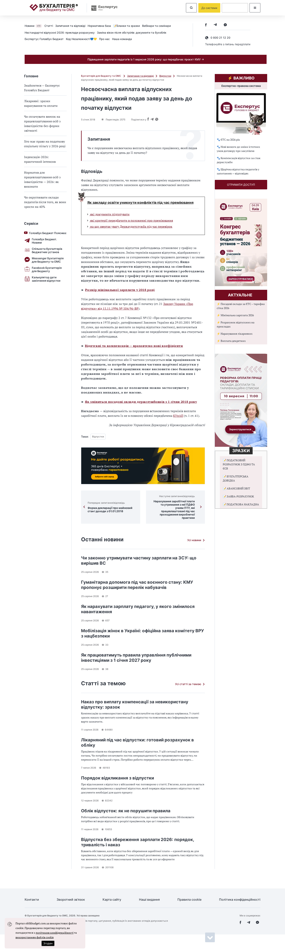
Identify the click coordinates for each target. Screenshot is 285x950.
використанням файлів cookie (35, 937)
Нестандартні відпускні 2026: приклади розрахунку (60, 32)
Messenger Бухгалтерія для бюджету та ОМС (48, 260)
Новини (33, 25)
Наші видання (149, 899)
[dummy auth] (235, 7)
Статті (48, 25)
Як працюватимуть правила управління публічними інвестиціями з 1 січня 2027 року (136, 657)
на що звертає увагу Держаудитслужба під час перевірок (130, 226)
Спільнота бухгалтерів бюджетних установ (47, 250)
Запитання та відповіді (70, 25)
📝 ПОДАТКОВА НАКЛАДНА (241, 504)
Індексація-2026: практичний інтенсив (40, 159)
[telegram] (215, 25)
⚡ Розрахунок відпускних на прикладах (235, 324)
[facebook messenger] (225, 25)
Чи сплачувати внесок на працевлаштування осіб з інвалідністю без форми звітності (42, 123)
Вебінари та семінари (156, 25)
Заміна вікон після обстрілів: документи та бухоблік (131, 32)
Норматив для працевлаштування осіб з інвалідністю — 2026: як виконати (42, 179)
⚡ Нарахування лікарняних (234, 333)
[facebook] (206, 25)
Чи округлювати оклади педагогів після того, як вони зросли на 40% (45, 202)
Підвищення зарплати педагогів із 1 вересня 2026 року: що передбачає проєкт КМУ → (145, 59)
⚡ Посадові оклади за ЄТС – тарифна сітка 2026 (241, 306)
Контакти (32, 899)
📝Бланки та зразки (126, 25)
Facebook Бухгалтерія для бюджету (47, 269)
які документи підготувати (109, 214)
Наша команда (122, 39)
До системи (209, 8)
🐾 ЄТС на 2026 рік (228, 139)
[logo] (54, 8)
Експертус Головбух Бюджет (44, 39)
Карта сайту (112, 899)
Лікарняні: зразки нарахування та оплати (41, 103)
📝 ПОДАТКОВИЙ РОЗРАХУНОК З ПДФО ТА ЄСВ (239, 464)
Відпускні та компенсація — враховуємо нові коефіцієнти (134, 346)
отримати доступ (241, 184)
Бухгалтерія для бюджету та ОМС (101, 75)
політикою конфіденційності (54, 932)
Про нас (104, 39)
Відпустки (165, 75)
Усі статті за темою (188, 684)
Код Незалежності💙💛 (81, 39)
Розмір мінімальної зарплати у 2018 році (120, 290)
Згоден (48, 943)
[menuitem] (34, 26)
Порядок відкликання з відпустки (117, 777)
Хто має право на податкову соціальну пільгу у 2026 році (45, 143)
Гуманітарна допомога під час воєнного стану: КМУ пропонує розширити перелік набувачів (137, 585)
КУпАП (178, 416)
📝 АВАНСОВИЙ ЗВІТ (236, 488)
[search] (191, 7)
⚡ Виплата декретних (231, 341)
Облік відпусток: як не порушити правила (125, 810)
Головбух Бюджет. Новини (44, 241)
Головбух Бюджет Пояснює (47, 233)
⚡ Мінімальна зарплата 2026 (235, 315)
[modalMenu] (255, 7)
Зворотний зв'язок (71, 899)
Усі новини (194, 540)
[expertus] (102, 7)
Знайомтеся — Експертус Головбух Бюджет (42, 87)
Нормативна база (99, 25)
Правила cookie (189, 899)
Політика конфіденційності (239, 899)
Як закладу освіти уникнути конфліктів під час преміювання (140, 202)
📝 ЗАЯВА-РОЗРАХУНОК (238, 496)
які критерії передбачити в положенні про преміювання (131, 220)
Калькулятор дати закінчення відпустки (46, 279)
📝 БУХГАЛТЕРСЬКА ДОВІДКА (235, 478)
